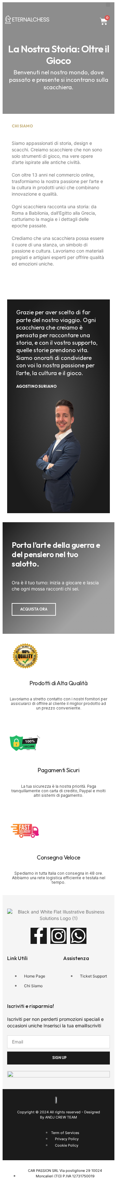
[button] (108, 5)
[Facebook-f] (39, 936)
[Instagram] (58, 936)
